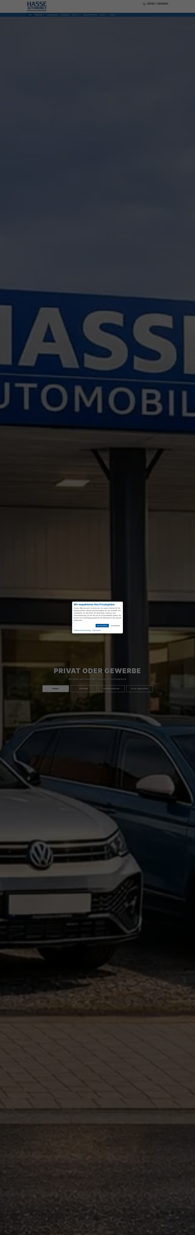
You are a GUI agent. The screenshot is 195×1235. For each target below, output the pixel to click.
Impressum (96, 630)
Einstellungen (115, 625)
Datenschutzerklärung (82, 630)
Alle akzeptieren (102, 625)
